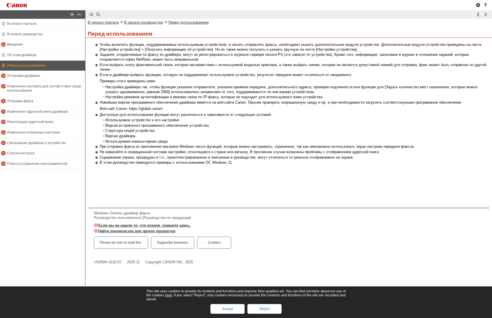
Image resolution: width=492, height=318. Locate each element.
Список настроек (20, 153)
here (168, 295)
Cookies (214, 243)
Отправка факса (20, 101)
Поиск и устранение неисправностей (37, 164)
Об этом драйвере (22, 55)
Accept (227, 309)
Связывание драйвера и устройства (36, 143)
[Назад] (478, 14)
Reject (265, 309)
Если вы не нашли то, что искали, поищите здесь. (144, 225)
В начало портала (21, 24)
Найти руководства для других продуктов (136, 231)
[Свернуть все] (79, 14)
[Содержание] (91, 14)
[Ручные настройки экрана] (478, 5)
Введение (15, 44)
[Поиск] (98, 14)
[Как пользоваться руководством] (485, 5)
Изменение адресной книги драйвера (37, 112)
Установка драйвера (23, 76)
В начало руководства (25, 34)
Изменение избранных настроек (33, 132)
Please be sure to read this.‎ (121, 243)
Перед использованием (26, 65)
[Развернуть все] (72, 14)
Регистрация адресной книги (30, 122)
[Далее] (485, 14)
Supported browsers (172, 243)
